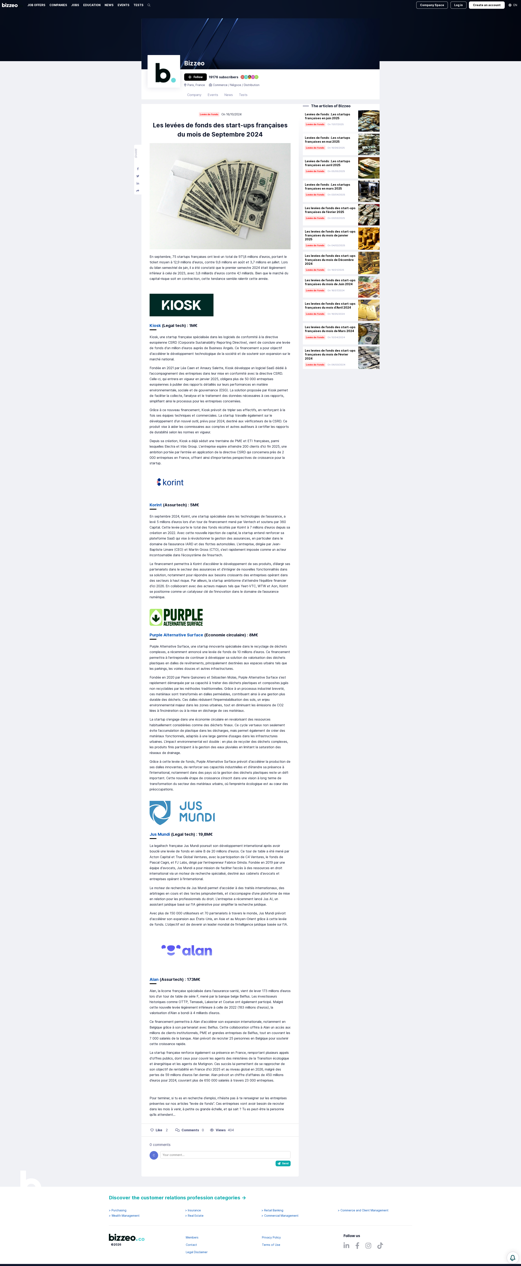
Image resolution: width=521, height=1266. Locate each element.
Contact (191, 1244)
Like (159, 1130)
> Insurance (193, 1210)
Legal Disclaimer (197, 1252)
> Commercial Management (280, 1215)
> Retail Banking (272, 1210)
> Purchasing (117, 1210)
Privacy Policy (271, 1237)
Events (213, 95)
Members (192, 1237)
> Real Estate (194, 1215)
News (228, 95)
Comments (190, 1130)
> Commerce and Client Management (363, 1210)
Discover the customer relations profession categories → (177, 1198)
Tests (243, 95)
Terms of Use (271, 1244)
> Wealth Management (124, 1215)
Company (194, 95)
